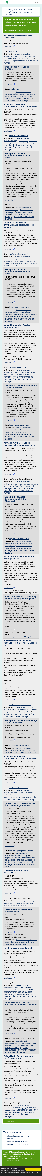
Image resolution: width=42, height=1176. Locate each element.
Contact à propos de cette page (23, 1156)
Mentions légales (17, 1152)
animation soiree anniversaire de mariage (17, 1042)
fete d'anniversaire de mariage (18, 148)
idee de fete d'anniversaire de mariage (19, 715)
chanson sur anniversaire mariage (23, 58)
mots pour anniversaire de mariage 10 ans (17, 712)
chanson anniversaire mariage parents (16, 263)
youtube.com (13, 51)
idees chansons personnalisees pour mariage (20, 1137)
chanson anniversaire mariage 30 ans (24, 261)
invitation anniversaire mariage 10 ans (22, 710)
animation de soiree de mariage (19, 1046)
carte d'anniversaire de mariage (17, 1048)
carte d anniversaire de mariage (21, 1051)
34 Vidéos (18, 30)
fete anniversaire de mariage (17, 380)
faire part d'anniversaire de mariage (19, 991)
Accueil (6, 1152)
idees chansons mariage (18, 905)
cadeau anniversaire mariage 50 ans (18, 98)
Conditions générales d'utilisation (19, 1153)
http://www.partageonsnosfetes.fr (21, 851)
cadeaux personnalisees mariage (23, 752)
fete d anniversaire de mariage (19, 217)
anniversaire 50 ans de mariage (16, 101)
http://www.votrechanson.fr (18, 136)
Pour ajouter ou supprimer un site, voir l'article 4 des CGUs (18, 1159)
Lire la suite (8, 46)
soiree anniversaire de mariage (18, 1115)
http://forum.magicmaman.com (20, 705)
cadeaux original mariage (14, 61)
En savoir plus (10, 1174)
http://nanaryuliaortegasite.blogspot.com (19, 637)
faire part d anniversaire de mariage (20, 997)
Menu (36, 2)
